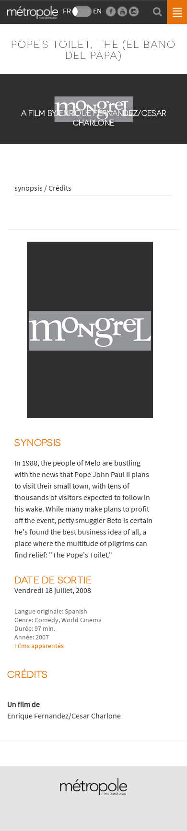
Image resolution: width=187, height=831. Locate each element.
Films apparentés (39, 645)
